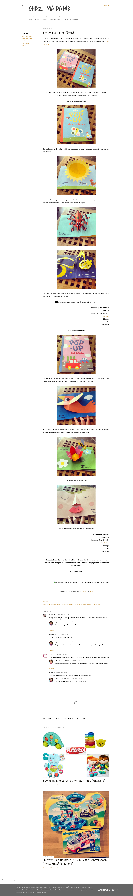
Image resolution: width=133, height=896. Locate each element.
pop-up (24, 45)
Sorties (44, 19)
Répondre (51, 630)
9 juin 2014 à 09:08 (76, 660)
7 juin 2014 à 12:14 (61, 634)
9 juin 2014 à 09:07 (76, 622)
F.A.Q (66, 19)
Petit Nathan (104, 316)
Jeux (30, 19)
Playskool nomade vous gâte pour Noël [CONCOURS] (74, 781)
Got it (115, 890)
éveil (24, 41)
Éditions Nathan (27, 38)
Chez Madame (49, 9)
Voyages (37, 19)
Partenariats (74, 19)
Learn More (104, 890)
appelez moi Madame (62, 622)
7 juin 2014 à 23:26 (60, 654)
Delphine (52, 672)
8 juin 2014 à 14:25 (62, 672)
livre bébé (25, 43)
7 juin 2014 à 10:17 (62, 614)
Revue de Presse (55, 19)
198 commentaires (55, 785)
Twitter (91, 591)
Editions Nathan (27, 36)
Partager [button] (25, 29)
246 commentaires (55, 868)
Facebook (85, 591)
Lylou (51, 654)
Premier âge (26, 48)
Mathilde (52, 614)
